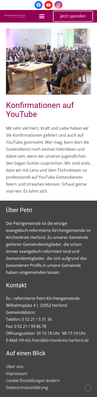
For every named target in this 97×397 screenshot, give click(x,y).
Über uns (14, 366)
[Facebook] (39, 5)
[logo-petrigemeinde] (15, 16)
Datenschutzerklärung (27, 387)
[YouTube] (48, 5)
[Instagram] (58, 5)
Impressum (16, 373)
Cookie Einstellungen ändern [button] (33, 380)
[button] (42, 16)
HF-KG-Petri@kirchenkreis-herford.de (54, 340)
